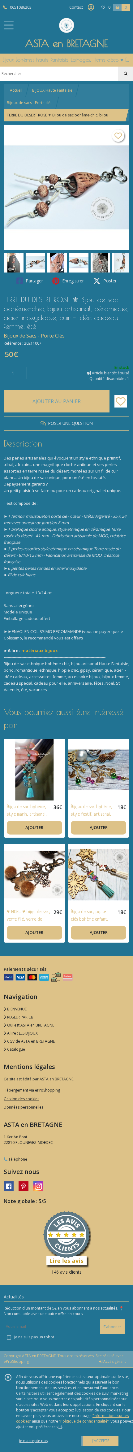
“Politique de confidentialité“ (84, 1421)
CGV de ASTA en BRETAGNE (30, 1041)
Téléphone (17, 1159)
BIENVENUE (16, 1009)
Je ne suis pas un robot (34, 1337)
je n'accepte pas (33, 1440)
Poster (109, 281)
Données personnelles (23, 1107)
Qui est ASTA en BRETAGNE (30, 1025)
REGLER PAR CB (19, 1017)
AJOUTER (34, 827)
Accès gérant (114, 1361)
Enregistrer (72, 281)
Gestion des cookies (21, 1098)
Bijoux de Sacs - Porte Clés (34, 335)
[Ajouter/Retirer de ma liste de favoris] (120, 401)
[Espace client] (91, 7)
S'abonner (112, 1326)
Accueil (16, 90)
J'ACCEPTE (100, 1440)
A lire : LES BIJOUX (22, 1033)
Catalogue (15, 1049)
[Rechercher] (125, 74)
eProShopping (16, 1361)
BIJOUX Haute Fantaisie (52, 90)
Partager (33, 281)
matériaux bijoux (39, 650)
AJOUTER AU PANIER (56, 401)
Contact (76, 7)
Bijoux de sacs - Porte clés (29, 102)
